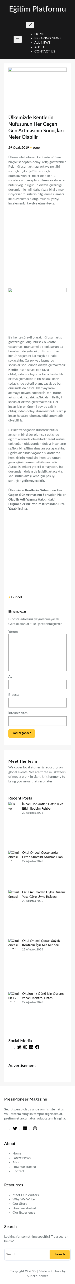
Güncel (16, 597)
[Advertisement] (37, 245)
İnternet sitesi (18, 713)
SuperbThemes (37, 1276)
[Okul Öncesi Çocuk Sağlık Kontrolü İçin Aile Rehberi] (13, 965)
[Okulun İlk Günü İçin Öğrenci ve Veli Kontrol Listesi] (13, 1011)
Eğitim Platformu (37, 9)
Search (60, 1254)
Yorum (14, 631)
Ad (10, 676)
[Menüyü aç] (18, 39)
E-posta (14, 694)
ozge (36, 147)
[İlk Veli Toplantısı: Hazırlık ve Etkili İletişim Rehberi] (13, 826)
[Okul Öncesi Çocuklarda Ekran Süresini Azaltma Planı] (13, 870)
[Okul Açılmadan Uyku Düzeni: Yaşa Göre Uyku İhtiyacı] (13, 914)
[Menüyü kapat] (30, 25)
